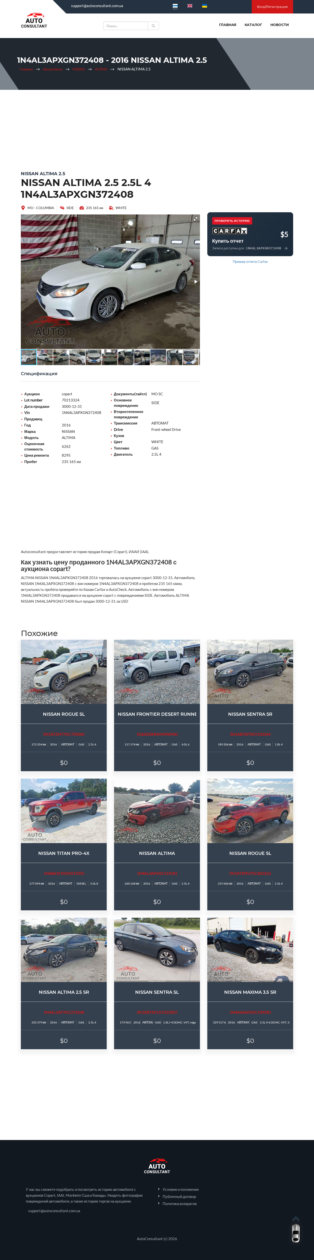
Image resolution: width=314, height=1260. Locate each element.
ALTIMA (101, 69)
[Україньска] (204, 5)
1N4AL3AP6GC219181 (157, 873)
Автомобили (53, 69)
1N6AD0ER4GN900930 (157, 734)
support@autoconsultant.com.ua (97, 5)
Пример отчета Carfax (250, 261)
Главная (227, 25)
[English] (189, 5)
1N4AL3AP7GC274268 (64, 1012)
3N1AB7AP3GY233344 (250, 734)
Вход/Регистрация (272, 7)
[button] (195, 219)
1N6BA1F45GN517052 (64, 873)
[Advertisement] (157, 129)
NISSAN (79, 69)
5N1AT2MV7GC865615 (250, 873)
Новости (279, 25)
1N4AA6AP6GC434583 (250, 1012)
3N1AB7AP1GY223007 (157, 1012)
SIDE (70, 208)
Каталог (253, 25)
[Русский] (175, 5)
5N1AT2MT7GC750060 (63, 734)
